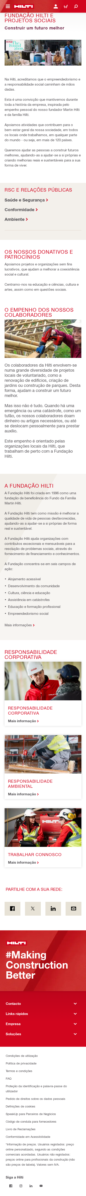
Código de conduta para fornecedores (31, 1121)
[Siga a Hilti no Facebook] (11, 1186)
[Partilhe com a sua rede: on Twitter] (33, 909)
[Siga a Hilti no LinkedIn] (31, 1186)
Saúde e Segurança (25, 199)
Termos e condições (19, 1070)
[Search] (76, 6)
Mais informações (18, 625)
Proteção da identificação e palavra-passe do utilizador (36, 1088)
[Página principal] (23, 6)
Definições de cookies (20, 1106)
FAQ (8, 1078)
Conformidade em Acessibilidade (28, 1136)
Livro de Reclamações (21, 1129)
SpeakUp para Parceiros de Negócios (31, 1114)
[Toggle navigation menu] (8, 6)
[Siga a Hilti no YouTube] (41, 1186)
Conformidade (19, 209)
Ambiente (15, 219)
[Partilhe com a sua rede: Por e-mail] (73, 909)
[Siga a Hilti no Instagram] (21, 1186)
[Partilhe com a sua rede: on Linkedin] (53, 909)
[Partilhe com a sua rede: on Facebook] (12, 909)
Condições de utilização (22, 1055)
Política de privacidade (21, 1063)
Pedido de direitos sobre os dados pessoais (35, 1098)
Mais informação (22, 721)
